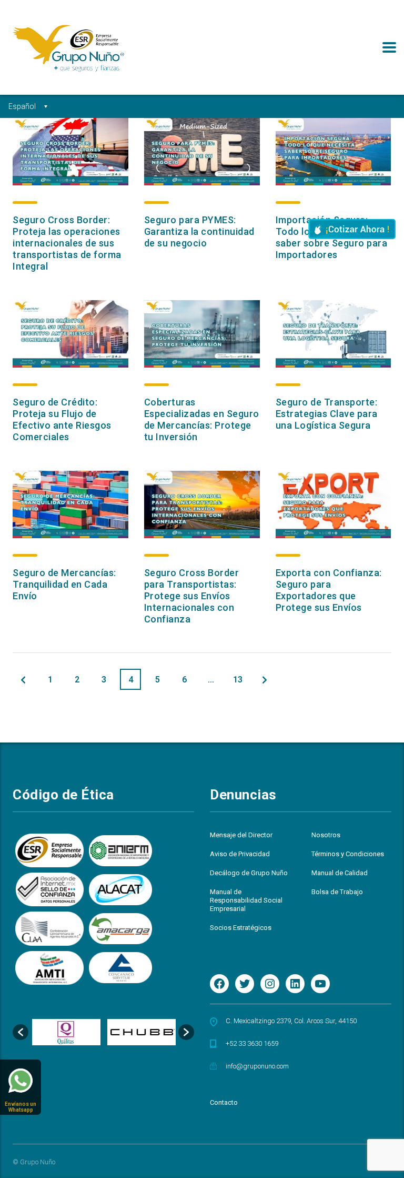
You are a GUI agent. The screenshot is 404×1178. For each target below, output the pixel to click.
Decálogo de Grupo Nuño (249, 873)
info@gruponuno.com (257, 1066)
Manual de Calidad (339, 873)
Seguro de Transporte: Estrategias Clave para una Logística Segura (327, 414)
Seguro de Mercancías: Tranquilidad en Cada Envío (64, 584)
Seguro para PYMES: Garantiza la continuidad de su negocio (199, 231)
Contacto (224, 1102)
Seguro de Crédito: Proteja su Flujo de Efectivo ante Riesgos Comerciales (62, 419)
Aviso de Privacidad (240, 854)
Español (22, 106)
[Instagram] (269, 983)
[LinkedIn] (295, 983)
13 (238, 680)
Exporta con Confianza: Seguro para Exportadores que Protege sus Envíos (329, 590)
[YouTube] (320, 983)
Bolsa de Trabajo (337, 892)
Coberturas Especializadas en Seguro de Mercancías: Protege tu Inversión (201, 419)
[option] (66, 1032)
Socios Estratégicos (240, 928)
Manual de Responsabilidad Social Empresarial (246, 900)
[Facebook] (219, 983)
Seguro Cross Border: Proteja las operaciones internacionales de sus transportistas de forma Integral (67, 243)
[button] (20, 1032)
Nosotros (325, 835)
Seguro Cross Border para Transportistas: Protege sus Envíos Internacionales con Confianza (191, 596)
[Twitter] (244, 983)
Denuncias (243, 795)
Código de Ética (63, 795)
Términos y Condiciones (347, 854)
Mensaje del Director (241, 835)
